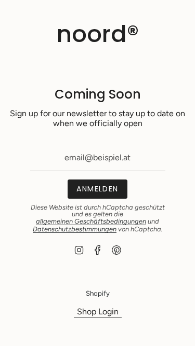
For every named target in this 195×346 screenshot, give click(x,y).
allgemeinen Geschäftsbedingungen (91, 221)
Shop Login (98, 311)
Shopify (98, 293)
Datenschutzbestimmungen (74, 229)
